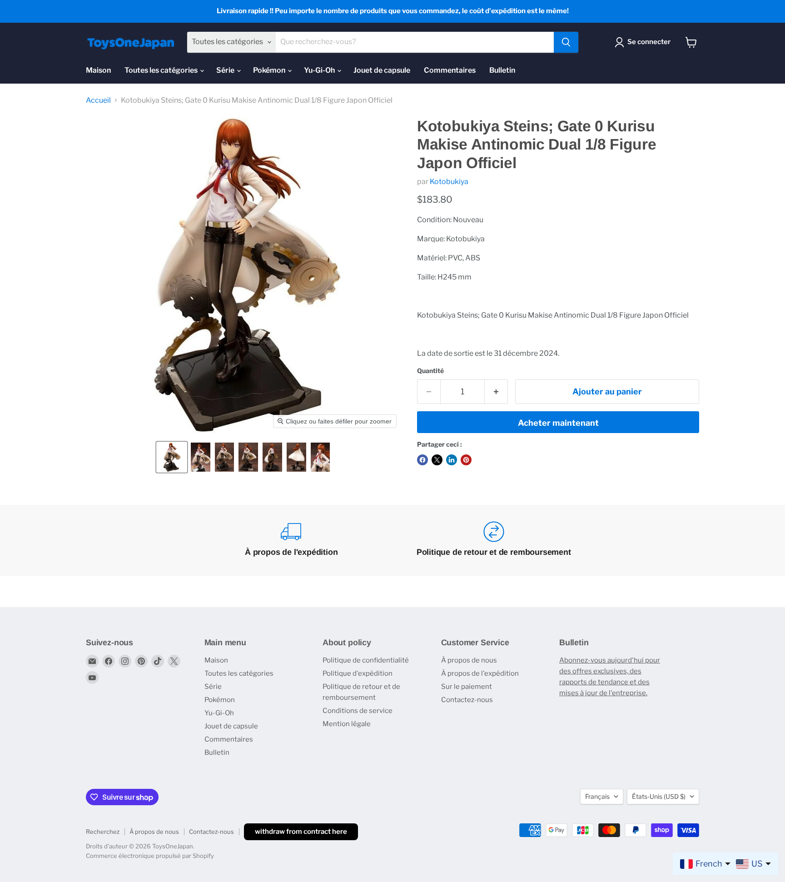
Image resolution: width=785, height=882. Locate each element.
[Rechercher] (566, 42)
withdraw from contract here (301, 831)
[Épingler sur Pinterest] (466, 459)
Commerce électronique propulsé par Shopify (150, 855)
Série (226, 70)
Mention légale (347, 724)
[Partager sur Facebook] (422, 459)
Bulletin (502, 70)
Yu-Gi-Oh (320, 70)
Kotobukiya (449, 181)
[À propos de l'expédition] (291, 540)
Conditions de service (357, 711)
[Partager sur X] (437, 459)
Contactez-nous (467, 700)
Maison (98, 70)
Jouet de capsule (381, 70)
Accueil (98, 100)
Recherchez (102, 831)
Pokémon (270, 70)
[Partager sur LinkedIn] (451, 459)
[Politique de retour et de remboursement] (493, 540)
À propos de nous (469, 660)
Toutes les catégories (161, 70)
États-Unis (659, 796)
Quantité (430, 370)
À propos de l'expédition (480, 673)
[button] (171, 457)
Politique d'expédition (357, 673)
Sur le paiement (466, 687)
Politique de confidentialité (366, 660)
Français (597, 796)
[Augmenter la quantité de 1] (496, 391)
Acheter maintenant (558, 423)
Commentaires (450, 70)
